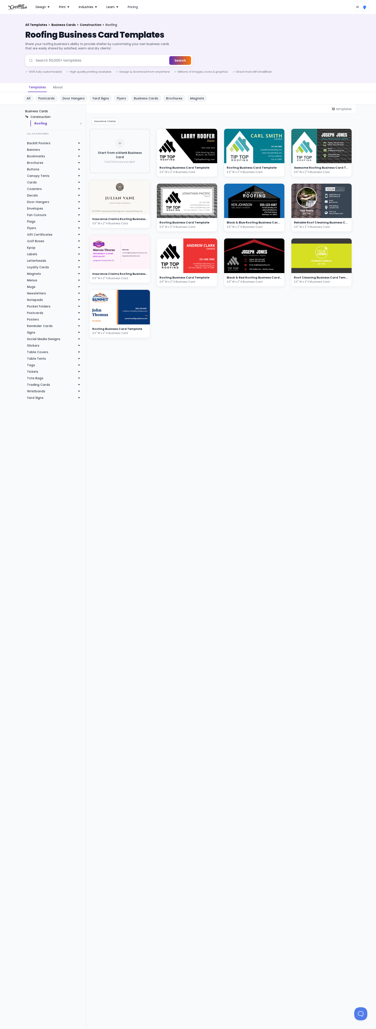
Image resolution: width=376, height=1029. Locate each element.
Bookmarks (36, 156)
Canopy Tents (38, 176)
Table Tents (36, 358)
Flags (31, 221)
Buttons (33, 169)
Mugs (31, 287)
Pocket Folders (38, 306)
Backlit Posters (38, 143)
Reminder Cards (40, 326)
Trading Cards (38, 385)
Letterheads (36, 261)
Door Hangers (73, 98)
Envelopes (35, 208)
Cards (32, 182)
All (28, 98)
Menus (32, 280)
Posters (33, 319)
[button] (141, 210)
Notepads (35, 300)
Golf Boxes (35, 241)
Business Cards (63, 25)
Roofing (40, 123)
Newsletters (36, 293)
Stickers (33, 345)
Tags (31, 365)
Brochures (174, 98)
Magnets (197, 98)
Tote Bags (35, 378)
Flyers (121, 98)
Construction (91, 25)
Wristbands (36, 391)
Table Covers (37, 352)
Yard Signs (100, 98)
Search (180, 60)
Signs (31, 332)
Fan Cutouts (36, 215)
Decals (32, 195)
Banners (33, 150)
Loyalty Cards (38, 267)
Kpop (31, 247)
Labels (32, 254)
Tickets (32, 371)
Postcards (46, 98)
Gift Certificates (39, 234)
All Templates (36, 25)
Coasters (34, 189)
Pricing (133, 7)
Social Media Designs (43, 339)
